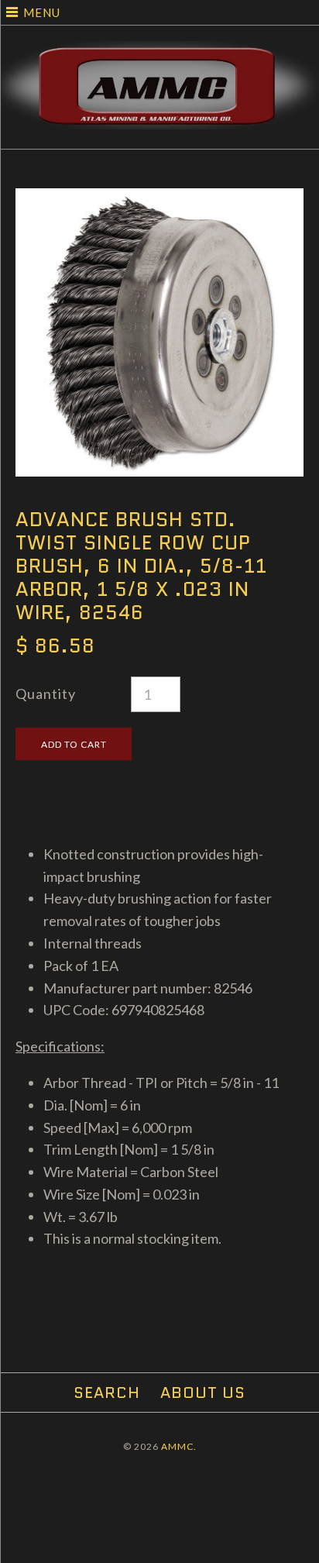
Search (107, 1392)
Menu (41, 12)
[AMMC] (159, 51)
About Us (202, 1392)
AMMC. (179, 1446)
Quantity (45, 693)
